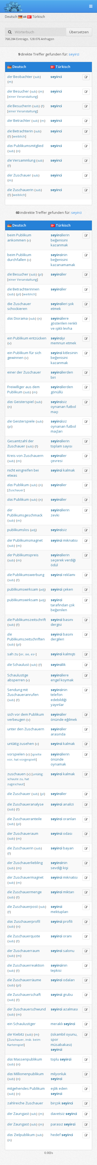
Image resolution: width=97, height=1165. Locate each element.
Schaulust (21, 664)
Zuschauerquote (26, 936)
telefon (57, 694)
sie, (27, 654)
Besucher (21, 91)
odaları (69, 979)
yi (58, 338)
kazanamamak (63, 264)
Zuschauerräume (27, 979)
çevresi (57, 460)
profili (67, 921)
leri (59, 303)
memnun (58, 343)
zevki (55, 515)
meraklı (57, 1023)
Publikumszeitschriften (26, 639)
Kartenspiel (15, 1045)
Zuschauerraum (26, 950)
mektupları (59, 911)
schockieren (17, 308)
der (9, 76)
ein (9, 338)
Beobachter (22, 76)
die (9, 105)
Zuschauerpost (25, 906)
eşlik (54, 1088)
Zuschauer (22, 175)
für (31, 352)
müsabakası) (61, 1044)
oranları (69, 818)
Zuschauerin (23, 189)
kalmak (69, 470)
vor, (10, 759)
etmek (56, 308)
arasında (58, 734)
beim (11, 235)
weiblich (19, 136)
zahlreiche (16, 1103)
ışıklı (59, 328)
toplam (56, 446)
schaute (13, 779)
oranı (67, 936)
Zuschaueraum (25, 833)
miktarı (68, 891)
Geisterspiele (24, 421)
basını (68, 619)
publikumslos (18, 529)
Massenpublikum (28, 1059)
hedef (56, 1134)
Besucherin (22, 105)
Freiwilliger (16, 386)
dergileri (57, 639)
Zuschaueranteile (27, 818)
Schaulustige (17, 675)
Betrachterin (23, 131)
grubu (68, 994)
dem (36, 386)
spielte (36, 754)
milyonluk (58, 1073)
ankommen (16, 240)
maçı (54, 411)
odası (67, 833)
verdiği (70, 560)
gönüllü (57, 392)
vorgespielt (27, 759)
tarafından (59, 605)
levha (67, 328)
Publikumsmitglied (28, 145)
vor (17, 714)
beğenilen (59, 609)
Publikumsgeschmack (25, 515)
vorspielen (16, 754)
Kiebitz (18, 1034)
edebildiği (59, 699)
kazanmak (59, 245)
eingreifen (24, 470)
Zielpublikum (24, 1134)
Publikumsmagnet (28, 540)
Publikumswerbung (28, 574)
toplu (55, 1059)
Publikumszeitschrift (29, 619)
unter (11, 729)
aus (28, 386)
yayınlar (57, 704)
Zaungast (21, 1113)
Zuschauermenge (27, 891)
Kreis (11, 455)
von (19, 455)
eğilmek (70, 719)
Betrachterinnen (26, 289)
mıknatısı (70, 540)
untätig (13, 743)
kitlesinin (70, 352)
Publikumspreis (26, 554)
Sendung (14, 689)
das (10, 145)
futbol (71, 406)
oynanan (58, 406)
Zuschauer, (16, 1040)
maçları (57, 431)
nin (59, 254)
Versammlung (24, 160)
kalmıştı (69, 654)
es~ (33, 654)
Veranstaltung (27, 96)
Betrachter (21, 120)
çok (72, 605)
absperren (16, 680)
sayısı (67, 446)
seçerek (57, 560)
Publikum (23, 235)
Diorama (21, 318)
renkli (72, 323)
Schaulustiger (24, 1023)
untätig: (38, 774)
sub (37, 77)
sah (10, 654)
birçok (56, 1103)
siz (59, 401)
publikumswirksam (22, 589)
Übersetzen (79, 32)
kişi (65, 867)
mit (25, 689)
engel (55, 680)
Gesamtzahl (17, 440)
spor (54, 1039)
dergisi (56, 624)
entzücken (37, 338)
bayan (68, 848)
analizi (68, 804)
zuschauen (16, 773)
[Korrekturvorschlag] (86, 77)
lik (58, 664)
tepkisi (56, 970)
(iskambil (58, 1034)
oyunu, (71, 1034)
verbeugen (16, 719)
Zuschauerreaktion (28, 965)
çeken (68, 589)
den (20, 729)
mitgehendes (18, 1088)
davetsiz (58, 1113)
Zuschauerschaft (27, 994)
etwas (12, 475)
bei (36, 470)
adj (33, 530)
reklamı (69, 574)
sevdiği (56, 867)
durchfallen (16, 259)
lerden (62, 372)
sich (38, 352)
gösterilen (59, 323)
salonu (68, 950)
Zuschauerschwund (29, 1009)
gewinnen (15, 357)
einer (12, 96)
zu (16, 654)
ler (59, 274)
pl (40, 274)
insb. (28, 1040)
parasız (57, 1124)
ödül (54, 564)
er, (22, 654)
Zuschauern (33, 455)
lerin (60, 235)
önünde (57, 719)
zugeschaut (15, 784)
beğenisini (59, 240)
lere (60, 318)
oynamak (58, 764)
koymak (67, 680)
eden (63, 1088)
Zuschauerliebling (28, 862)
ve (53, 328)
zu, (21, 779)
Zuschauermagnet (28, 877)
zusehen (26, 743)
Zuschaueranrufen (23, 694)
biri (53, 377)
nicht (11, 470)
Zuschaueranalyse (28, 804)
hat (16, 759)
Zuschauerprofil (27, 921)
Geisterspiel (24, 401)
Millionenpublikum (29, 1073)
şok (71, 303)
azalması (70, 1009)
